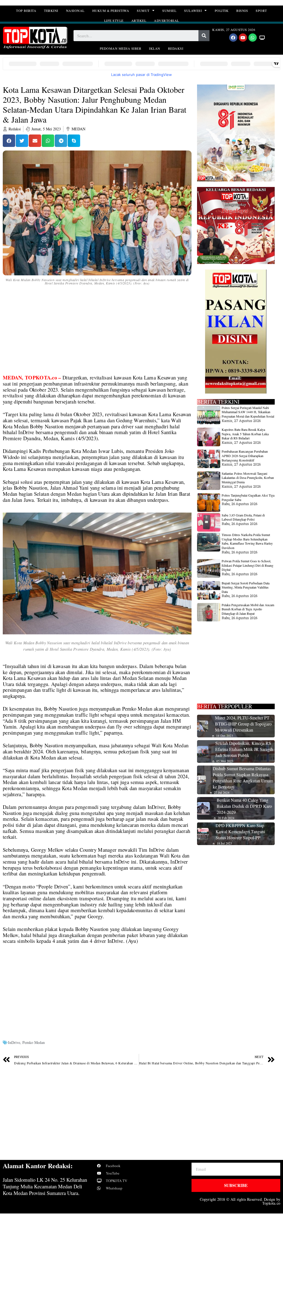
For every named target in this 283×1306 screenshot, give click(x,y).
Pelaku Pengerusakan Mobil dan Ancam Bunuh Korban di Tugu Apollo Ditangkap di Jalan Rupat (248, 609)
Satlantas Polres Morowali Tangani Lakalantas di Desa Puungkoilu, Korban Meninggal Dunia (248, 477)
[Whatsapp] (252, 37)
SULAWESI (193, 10)
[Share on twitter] (22, 140)
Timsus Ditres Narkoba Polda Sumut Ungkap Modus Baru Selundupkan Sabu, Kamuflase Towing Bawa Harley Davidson (247, 541)
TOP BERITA (26, 10)
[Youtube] (243, 37)
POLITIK (222, 10)
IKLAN (154, 48)
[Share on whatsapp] (48, 140)
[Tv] (262, 37)
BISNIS (242, 10)
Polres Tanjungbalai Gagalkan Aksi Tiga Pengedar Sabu (248, 497)
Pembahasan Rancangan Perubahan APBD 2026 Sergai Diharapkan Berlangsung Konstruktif (245, 455)
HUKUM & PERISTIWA (110, 10)
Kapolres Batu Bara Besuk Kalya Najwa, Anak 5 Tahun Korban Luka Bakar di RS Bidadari (245, 433)
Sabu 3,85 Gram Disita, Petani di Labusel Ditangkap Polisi (243, 517)
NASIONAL (75, 10)
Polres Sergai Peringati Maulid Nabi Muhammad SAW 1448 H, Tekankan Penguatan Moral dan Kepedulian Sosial (248, 411)
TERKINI (51, 10)
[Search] (203, 35)
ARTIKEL (138, 20)
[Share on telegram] (61, 140)
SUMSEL (169, 10)
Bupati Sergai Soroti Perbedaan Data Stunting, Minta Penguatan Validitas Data (245, 587)
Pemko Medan (33, 1042)
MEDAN (78, 128)
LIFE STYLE (114, 20)
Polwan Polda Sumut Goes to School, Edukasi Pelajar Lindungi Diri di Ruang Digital (247, 565)
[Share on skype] (74, 140)
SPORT (261, 10)
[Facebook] (233, 37)
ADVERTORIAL (166, 20)
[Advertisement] (97, 333)
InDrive (14, 1042)
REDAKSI (176, 48)
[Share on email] (35, 140)
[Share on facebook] (9, 140)
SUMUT (143, 10)
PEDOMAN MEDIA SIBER (121, 48)
